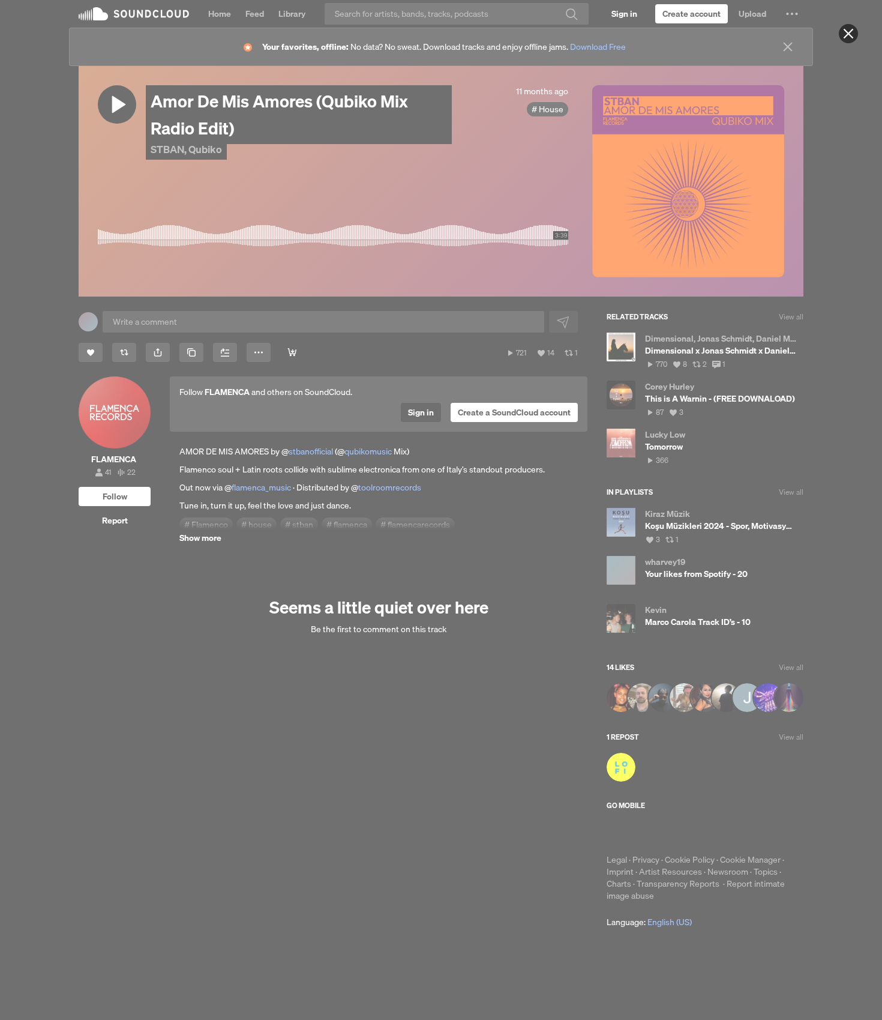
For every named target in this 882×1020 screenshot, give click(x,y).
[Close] (848, 33)
